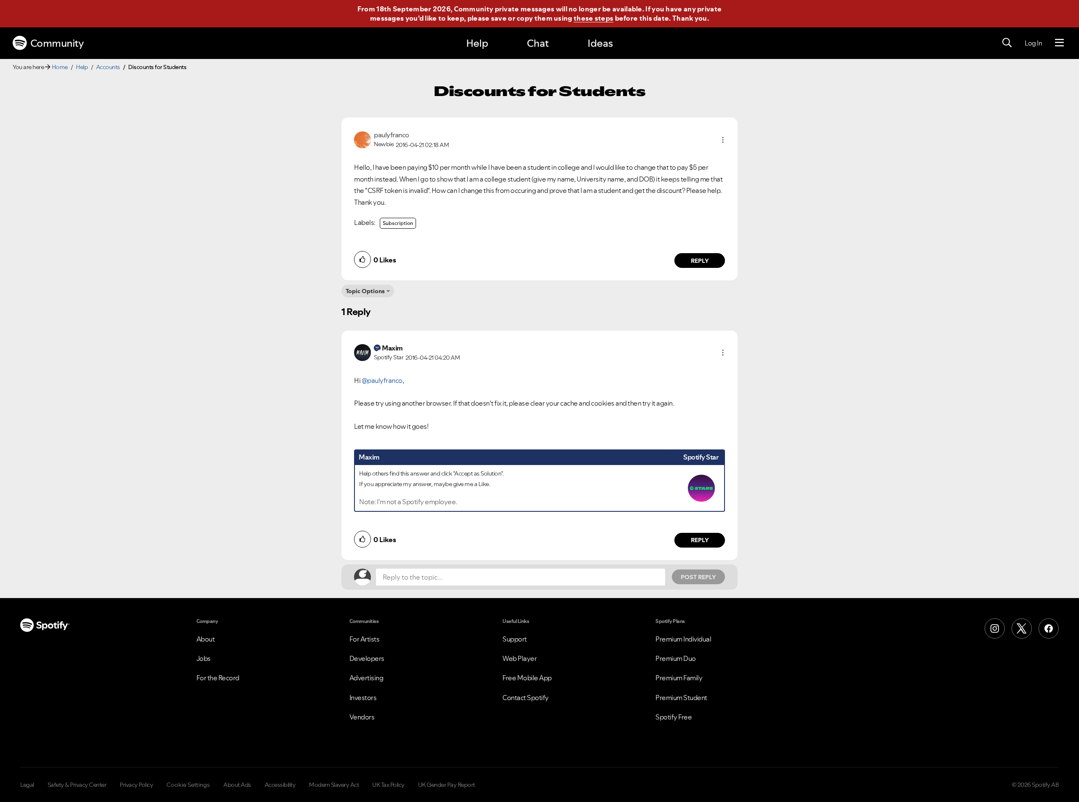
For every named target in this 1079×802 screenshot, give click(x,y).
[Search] (1007, 42)
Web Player (519, 658)
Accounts (108, 67)
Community (57, 43)
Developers (366, 658)
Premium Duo (675, 658)
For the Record (217, 677)
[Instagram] (995, 628)
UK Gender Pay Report (446, 785)
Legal (27, 785)
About (205, 639)
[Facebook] (1049, 628)
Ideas (600, 43)
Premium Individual (683, 639)
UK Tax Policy (388, 785)
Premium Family (678, 677)
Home (60, 67)
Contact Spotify (525, 697)
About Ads (237, 785)
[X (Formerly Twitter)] (1022, 628)
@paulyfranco (382, 380)
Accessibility (280, 785)
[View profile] (362, 139)
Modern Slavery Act (334, 785)
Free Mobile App (527, 677)
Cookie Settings (188, 785)
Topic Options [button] (365, 291)
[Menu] (1059, 43)
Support (514, 639)
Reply (700, 261)
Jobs (203, 658)
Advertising (366, 677)
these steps (593, 18)
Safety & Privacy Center (77, 785)
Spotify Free (673, 717)
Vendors (362, 717)
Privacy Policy (136, 785)
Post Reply (698, 577)
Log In (1033, 43)
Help (477, 43)
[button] (723, 140)
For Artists (364, 639)
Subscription (398, 223)
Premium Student (681, 697)
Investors (363, 697)
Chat (538, 43)
